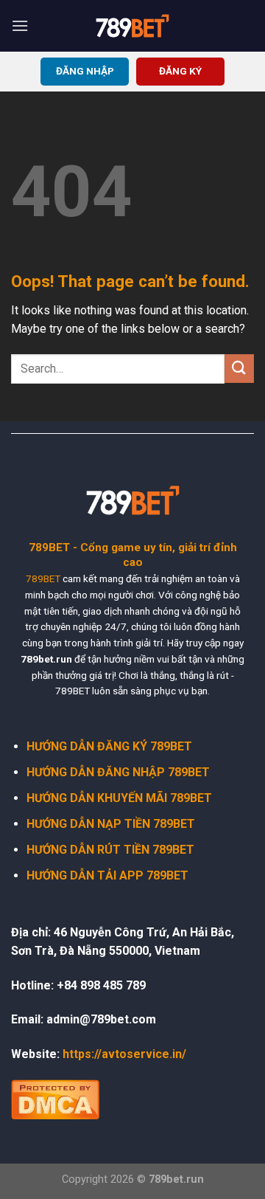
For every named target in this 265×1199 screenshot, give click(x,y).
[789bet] (132, 26)
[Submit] (239, 368)
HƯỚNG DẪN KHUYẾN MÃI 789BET (119, 798)
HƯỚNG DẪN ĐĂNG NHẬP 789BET (118, 772)
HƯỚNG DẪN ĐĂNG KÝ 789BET (109, 746)
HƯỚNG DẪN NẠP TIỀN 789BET (110, 824)
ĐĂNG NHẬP (85, 71)
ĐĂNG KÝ (180, 71)
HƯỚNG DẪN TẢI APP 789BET (107, 875)
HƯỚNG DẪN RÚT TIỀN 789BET (110, 850)
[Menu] (20, 25)
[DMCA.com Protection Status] (55, 1098)
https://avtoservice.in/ (124, 1054)
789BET (43, 578)
